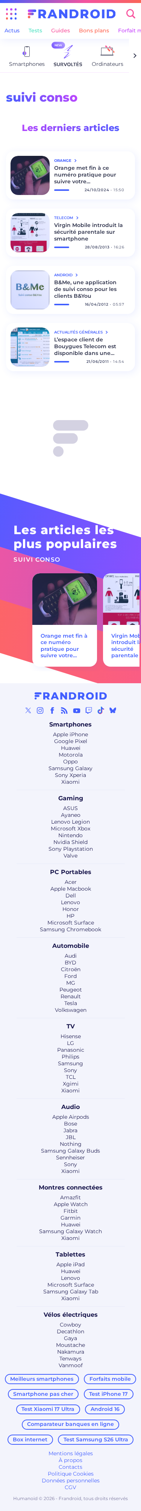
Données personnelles (71, 1480)
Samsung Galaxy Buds (70, 1150)
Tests (35, 30)
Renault (71, 996)
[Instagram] (40, 710)
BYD (70, 962)
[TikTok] (100, 710)
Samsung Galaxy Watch (70, 1231)
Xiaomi (70, 781)
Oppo (70, 761)
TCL (71, 1077)
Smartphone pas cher (43, 1394)
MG (70, 982)
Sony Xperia (70, 775)
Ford (70, 976)
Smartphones (70, 724)
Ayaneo (70, 815)
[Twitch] (88, 710)
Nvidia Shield (70, 842)
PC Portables (70, 872)
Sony (70, 1070)
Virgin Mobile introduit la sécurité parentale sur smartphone (88, 232)
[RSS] (64, 710)
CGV (70, 1487)
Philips (70, 1056)
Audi (71, 955)
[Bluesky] (112, 710)
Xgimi (71, 1083)
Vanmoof (71, 1365)
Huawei (70, 748)
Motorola (71, 754)
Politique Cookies (71, 1473)
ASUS (70, 808)
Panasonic (70, 1049)
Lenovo (70, 902)
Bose (70, 1123)
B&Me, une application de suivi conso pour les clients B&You (85, 289)
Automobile (70, 945)
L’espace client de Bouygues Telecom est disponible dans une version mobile (85, 346)
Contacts (70, 1467)
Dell (70, 895)
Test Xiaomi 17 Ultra (47, 1409)
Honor (70, 909)
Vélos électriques (71, 1314)
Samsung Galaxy (70, 768)
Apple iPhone (70, 734)
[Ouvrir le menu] (11, 14)
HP (70, 915)
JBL (71, 1137)
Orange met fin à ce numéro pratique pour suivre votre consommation (85, 175)
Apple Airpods (70, 1116)
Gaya (70, 1338)
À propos (70, 1460)
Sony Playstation (71, 848)
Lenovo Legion (70, 821)
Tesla (70, 1003)
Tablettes (70, 1254)
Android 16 (105, 1409)
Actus (12, 30)
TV (71, 1026)
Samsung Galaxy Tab (70, 1291)
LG (70, 1043)
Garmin (70, 1217)
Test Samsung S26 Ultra (96, 1439)
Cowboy (70, 1324)
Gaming (70, 798)
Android (64, 275)
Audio (70, 1106)
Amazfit (70, 1197)
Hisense (71, 1036)
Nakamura (70, 1351)
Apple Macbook (70, 888)
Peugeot (70, 989)
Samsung (70, 1063)
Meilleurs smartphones (41, 1378)
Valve (70, 855)
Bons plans (94, 30)
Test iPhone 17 (108, 1394)
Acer (71, 882)
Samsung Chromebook (70, 929)
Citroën (70, 969)
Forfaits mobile (110, 1378)
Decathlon (70, 1331)
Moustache (70, 1345)
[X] (28, 710)
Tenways (70, 1358)
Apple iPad (70, 1264)
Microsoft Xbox (70, 828)
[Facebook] (52, 710)
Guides (60, 30)
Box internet (30, 1439)
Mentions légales (71, 1453)
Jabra (70, 1130)
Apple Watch (71, 1204)
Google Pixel (70, 741)
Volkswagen (70, 1010)
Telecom (64, 217)
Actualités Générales (79, 332)
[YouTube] (76, 710)
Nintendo (70, 835)
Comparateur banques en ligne (70, 1424)
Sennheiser (70, 1157)
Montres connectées (71, 1187)
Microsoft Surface (70, 922)
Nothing (71, 1144)
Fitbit (71, 1211)
